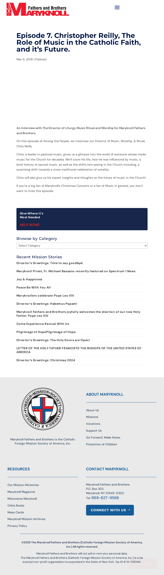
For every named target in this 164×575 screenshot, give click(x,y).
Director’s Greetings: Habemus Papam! (46, 304)
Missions (92, 417)
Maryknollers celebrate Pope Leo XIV (45, 295)
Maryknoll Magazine (21, 492)
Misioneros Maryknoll (22, 499)
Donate (143, 564)
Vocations (93, 424)
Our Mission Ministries (23, 485)
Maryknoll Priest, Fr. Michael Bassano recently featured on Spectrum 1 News (75, 271)
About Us (92, 410)
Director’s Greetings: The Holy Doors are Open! (53, 340)
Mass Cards (15, 512)
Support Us (94, 430)
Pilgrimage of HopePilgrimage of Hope (46, 332)
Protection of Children (101, 444)
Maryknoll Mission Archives (26, 519)
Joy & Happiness (29, 279)
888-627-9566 (105, 497)
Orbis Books (15, 505)
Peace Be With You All (33, 287)
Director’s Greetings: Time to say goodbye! (49, 263)
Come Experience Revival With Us (42, 324)
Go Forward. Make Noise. (103, 437)
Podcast (41, 59)
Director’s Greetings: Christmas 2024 (45, 360)
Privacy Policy (17, 526)
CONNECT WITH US (108, 510)
